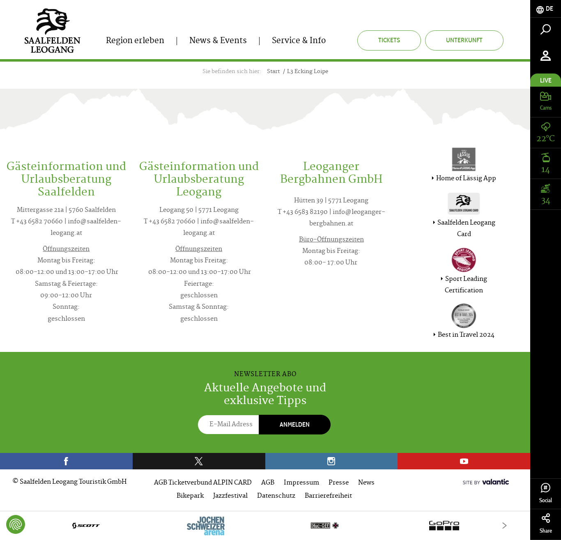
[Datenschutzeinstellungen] (15, 524)
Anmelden (295, 424)
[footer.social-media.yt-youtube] (464, 461)
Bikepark (190, 496)
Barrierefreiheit (328, 496)
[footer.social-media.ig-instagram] (331, 461)
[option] (265, 525)
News (366, 483)
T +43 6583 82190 (303, 212)
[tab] (545, 9)
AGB (267, 483)
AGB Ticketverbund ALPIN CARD (203, 483)
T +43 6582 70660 (37, 222)
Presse (339, 483)
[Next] (504, 525)
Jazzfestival (230, 496)
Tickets (389, 40)
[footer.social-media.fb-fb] (66, 461)
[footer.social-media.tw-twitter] (199, 461)
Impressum (301, 483)
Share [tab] (546, 530)
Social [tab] (545, 500)
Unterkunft (464, 40)
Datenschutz (276, 496)
